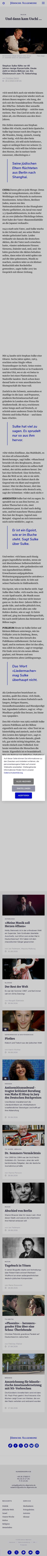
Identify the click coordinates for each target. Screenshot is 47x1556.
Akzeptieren (23, 795)
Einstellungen (23, 788)
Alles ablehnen (23, 781)
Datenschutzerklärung (13, 772)
